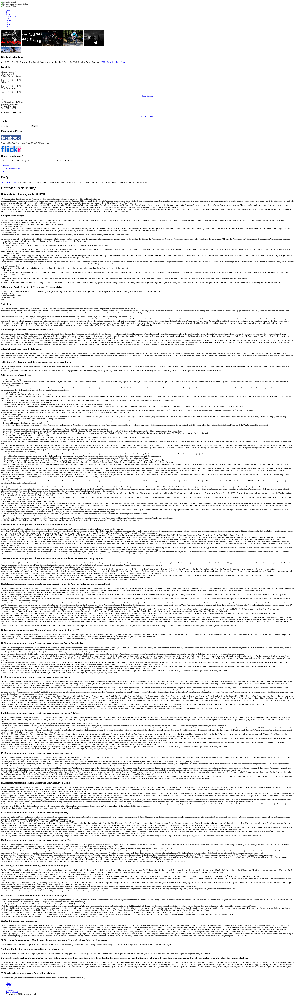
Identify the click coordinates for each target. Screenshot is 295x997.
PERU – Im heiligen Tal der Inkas (113, 62)
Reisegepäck (7, 172)
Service (8, 20)
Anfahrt (8, 986)
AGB (8, 988)
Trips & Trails (11, 16)
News (8, 12)
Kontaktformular (148, 96)
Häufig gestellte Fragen (9, 182)
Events (8, 14)
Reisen (8, 18)
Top (7, 982)
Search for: (5, 126)
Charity (8, 27)
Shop (7, 22)
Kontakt (8, 984)
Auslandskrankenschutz (12, 169)
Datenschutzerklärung (13, 992)
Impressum (9, 990)
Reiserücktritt (8, 165)
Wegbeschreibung (147, 116)
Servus (8, 10)
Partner (8, 24)
